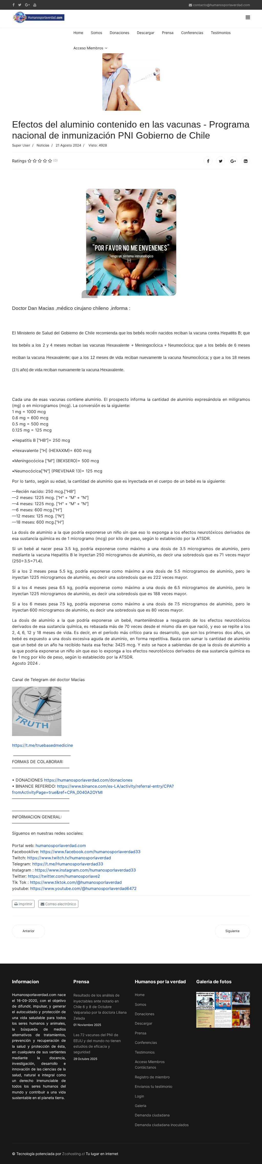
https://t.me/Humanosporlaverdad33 (67, 863)
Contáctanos (145, 1067)
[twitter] (19, 5)
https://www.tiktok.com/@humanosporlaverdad (76, 882)
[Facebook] (208, 160)
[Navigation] (248, 17)
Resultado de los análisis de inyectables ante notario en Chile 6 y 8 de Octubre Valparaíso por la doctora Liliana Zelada (100, 1010)
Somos (96, 32)
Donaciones (119, 32)
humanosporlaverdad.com (61, 845)
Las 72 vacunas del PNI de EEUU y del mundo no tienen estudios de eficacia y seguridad (97, 1047)
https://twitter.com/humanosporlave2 (64, 876)
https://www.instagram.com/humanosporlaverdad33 (85, 870)
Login (139, 1096)
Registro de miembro (152, 1077)
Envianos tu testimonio (153, 1086)
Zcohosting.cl (74, 1153)
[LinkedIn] (245, 160)
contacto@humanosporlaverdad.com (221, 5)
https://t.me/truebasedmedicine (42, 745)
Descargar (145, 32)
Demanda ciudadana (152, 1115)
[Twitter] (220, 160)
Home (78, 32)
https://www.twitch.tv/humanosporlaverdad (69, 857)
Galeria (140, 1105)
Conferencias (192, 32)
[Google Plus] (27, 5)
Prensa (167, 32)
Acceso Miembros (88, 48)
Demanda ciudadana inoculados (162, 1125)
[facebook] (14, 5)
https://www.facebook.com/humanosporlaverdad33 (90, 851)
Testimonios (221, 32)
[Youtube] (34, 5)
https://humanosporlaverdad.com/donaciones (88, 780)
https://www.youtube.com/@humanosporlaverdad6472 (83, 888)
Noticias (43, 145)
